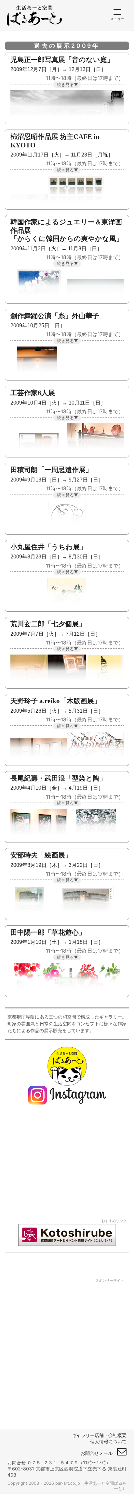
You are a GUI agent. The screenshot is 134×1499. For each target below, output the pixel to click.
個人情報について (108, 1441)
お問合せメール (99, 1453)
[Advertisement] (67, 1350)
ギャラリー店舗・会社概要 (99, 1435)
